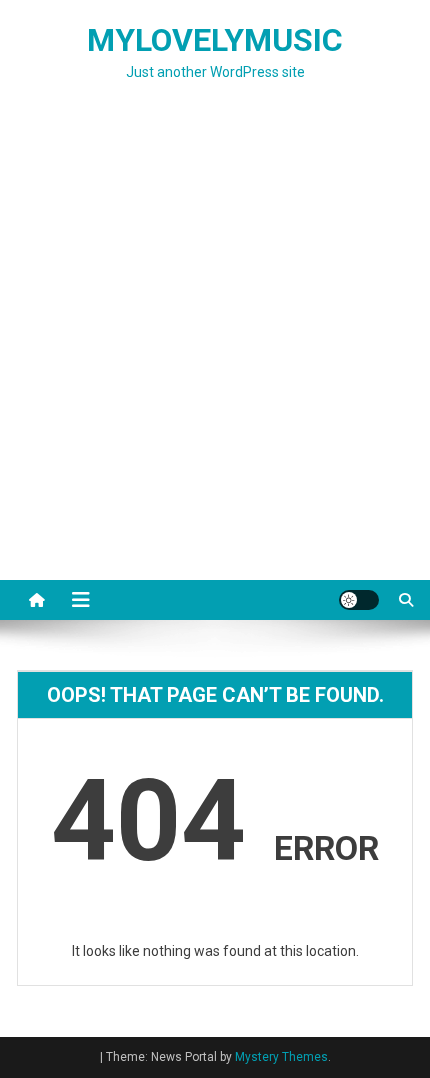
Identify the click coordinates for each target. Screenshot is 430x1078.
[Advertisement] (215, 355)
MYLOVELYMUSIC (215, 40)
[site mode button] (359, 600)
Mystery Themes (281, 1057)
